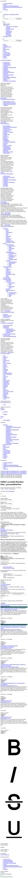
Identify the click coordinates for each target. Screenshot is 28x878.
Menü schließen (6, 24)
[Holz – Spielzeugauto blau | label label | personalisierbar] (13, 608)
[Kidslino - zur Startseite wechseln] (11, 14)
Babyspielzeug (6, 128)
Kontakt (5, 4)
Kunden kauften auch (5, 604)
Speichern (3, 603)
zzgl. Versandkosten (10, 491)
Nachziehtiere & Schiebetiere (9, 81)
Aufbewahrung (6, 176)
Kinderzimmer (6, 447)
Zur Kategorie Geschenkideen (7, 323)
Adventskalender (9, 329)
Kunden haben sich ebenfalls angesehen (18, 604)
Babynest (5, 138)
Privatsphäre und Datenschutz (9, 863)
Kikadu (4, 395)
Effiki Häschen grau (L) (6, 701)
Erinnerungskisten (7, 279)
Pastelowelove (6, 360)
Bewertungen (10, 530)
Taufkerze (8, 260)
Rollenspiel (5, 68)
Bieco (4, 362)
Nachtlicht (5, 181)
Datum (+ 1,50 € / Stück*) (6, 503)
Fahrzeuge (5, 66)
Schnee (7, 237)
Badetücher (5, 150)
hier (24, 546)
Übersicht (8, 27)
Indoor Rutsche (6, 78)
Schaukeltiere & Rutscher (8, 72)
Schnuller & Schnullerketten (9, 141)
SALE (4, 404)
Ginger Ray (5, 376)
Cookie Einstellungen (8, 860)
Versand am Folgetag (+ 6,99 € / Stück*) (11, 508)
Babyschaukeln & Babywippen (10, 127)
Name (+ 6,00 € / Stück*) (6, 499)
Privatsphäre (8, 35)
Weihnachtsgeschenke (10, 330)
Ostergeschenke (6, 335)
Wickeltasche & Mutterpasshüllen (7, 147)
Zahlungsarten (9, 31)
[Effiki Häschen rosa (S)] (6, 716)
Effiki (4, 387)
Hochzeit (8, 289)
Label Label (5, 390)
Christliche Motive (13, 261)
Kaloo (4, 377)
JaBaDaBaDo (6, 382)
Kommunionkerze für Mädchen (12, 256)
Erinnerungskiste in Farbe (8, 101)
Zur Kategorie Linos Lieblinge (7, 226)
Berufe (7, 229)
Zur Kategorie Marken (5, 353)
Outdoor (5, 449)
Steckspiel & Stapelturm (8, 74)
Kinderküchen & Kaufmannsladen (7, 64)
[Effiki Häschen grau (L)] (6, 700)
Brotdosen (5, 314)
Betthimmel (5, 139)
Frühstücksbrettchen (7, 266)
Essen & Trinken (6, 451)
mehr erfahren (4, 98)
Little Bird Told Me (7, 373)
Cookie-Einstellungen (8, 3)
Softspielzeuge (6, 130)
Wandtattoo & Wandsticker (9, 182)
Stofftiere (5, 79)
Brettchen (5, 456)
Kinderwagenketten (7, 145)
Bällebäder (5, 69)
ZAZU (4, 398)
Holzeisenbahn (6, 62)
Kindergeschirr (6, 317)
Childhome (5, 369)
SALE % (5, 455)
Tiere (10, 250)
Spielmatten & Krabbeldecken (9, 179)
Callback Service (7, 859)
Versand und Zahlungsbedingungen (10, 5)
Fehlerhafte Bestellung (8, 861)
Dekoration (5, 178)
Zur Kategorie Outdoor (5, 214)
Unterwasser (8, 238)
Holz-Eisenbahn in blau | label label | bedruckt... (11, 629)
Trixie (4, 368)
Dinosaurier (8, 236)
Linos (7, 231)
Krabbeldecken (6, 134)
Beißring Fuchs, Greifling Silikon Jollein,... (10, 666)
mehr (17, 533)
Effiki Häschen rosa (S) (6, 718)
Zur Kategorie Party (5, 203)
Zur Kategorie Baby (5, 123)
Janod (4, 389)
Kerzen (4, 243)
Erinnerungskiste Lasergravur (9, 102)
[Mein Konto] (4, 22)
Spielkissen (5, 185)
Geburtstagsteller (6, 277)
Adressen (8, 30)
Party (4, 448)
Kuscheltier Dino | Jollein (6, 648)
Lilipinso (5, 365)
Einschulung (8, 280)
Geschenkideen (6, 453)
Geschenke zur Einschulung (9, 333)
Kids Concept (6, 384)
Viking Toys (6, 381)
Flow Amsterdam (7, 363)
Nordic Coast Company (8, 391)
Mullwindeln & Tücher (8, 151)
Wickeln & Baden (7, 149)
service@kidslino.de (5, 854)
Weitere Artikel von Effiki (8, 568)
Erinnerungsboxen (7, 444)
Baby (4, 445)
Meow (4, 379)
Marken (5, 454)
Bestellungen (9, 32)
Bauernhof (8, 239)
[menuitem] (15, 3)
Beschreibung (3, 530)
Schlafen (5, 135)
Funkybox (5, 370)
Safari (7, 233)
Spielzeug (5, 424)
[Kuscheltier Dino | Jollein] (7, 647)
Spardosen (5, 183)
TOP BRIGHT (6, 397)
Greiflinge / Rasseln (7, 129)
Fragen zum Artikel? (7, 566)
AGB (4, 8)
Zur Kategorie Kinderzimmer (7, 173)
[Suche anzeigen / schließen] (3, 17)
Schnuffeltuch (6, 140)
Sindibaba (5, 385)
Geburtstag (8, 281)
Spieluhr (5, 133)
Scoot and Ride (6, 380)
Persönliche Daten (10, 29)
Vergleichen (3, 525)
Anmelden (8, 26)
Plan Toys (5, 366)
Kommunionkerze (10, 252)
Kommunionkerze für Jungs (12, 254)
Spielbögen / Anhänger (8, 132)
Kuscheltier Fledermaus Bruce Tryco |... (9, 685)
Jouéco (4, 364)
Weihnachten (6, 327)
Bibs (4, 355)
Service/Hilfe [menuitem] (11, 5)
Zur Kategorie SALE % (6, 402)
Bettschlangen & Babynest (9, 177)
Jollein (4, 358)
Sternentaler (5, 393)
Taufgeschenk (6, 326)
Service (4, 458)
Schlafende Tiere (9, 241)
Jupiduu (5, 371)
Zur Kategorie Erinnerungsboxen (8, 99)
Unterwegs (5, 143)
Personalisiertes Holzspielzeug (9, 77)
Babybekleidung (6, 125)
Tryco (4, 375)
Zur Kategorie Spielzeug (6, 60)
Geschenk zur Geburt (7, 325)
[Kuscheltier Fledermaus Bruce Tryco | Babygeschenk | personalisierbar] (14, 684)
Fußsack (5, 144)
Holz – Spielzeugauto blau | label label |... (9, 609)
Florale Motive (9, 232)
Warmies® (5, 386)
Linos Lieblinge (6, 450)
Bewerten (3, 528)
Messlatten (5, 184)
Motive (10, 247)
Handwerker (6, 76)
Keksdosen (8, 332)
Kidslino (5, 396)
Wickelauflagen (6, 153)
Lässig (4, 359)
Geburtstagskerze (9, 244)
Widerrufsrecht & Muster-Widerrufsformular (12, 7)
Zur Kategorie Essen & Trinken (7, 312)
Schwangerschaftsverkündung (9, 336)
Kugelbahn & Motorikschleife (9, 67)
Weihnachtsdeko (9, 331)
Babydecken (6, 137)
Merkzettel (8, 33)
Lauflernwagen (6, 71)
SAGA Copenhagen (7, 374)
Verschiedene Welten (10, 242)
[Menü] (3, 15)
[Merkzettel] (3, 21)
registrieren (15, 26)
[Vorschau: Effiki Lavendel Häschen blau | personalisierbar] (14, 471)
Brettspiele (5, 73)
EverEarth (5, 357)
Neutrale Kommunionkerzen (13, 259)
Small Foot (5, 392)
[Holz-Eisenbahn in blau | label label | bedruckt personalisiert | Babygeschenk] (14, 628)
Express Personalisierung (6, 507)
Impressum (5, 9)
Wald (7, 234)
